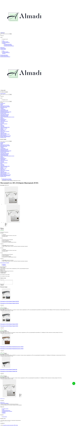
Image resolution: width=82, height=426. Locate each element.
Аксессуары (2, 126)
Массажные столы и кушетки (5, 106)
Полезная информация (6, 42)
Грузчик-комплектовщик (4, 55)
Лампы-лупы (2, 130)
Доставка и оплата (5, 41)
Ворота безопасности (3, 123)
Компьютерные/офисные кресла (5, 135)
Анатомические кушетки (4, 115)
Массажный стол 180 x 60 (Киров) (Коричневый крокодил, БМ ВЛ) (11, 346)
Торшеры (1, 128)
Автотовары (2, 118)
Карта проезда (4, 416)
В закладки (2, 232)
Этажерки (2, 108)
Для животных (2, 103)
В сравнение (6, 232)
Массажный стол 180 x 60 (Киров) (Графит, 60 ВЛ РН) (9, 301)
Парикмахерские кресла (4, 149)
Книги (1, 124)
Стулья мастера (2, 109)
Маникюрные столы (3, 107)
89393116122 (2, 47)
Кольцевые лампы (3, 129)
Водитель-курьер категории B (9, 45)
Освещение (2, 125)
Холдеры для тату (3, 113)
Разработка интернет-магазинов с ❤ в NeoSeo (10, 425)
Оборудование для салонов (4, 105)
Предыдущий (2, 262)
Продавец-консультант (7, 44)
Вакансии (3, 412)
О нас (3, 40)
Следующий (7, 262)
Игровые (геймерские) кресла (5, 136)
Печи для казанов (3, 134)
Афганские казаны (3, 133)
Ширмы (1, 117)
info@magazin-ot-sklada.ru (4, 403)
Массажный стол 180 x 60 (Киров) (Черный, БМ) (8, 369)
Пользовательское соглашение (7, 411)
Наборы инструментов (4, 121)
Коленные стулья (3, 137)
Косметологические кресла (4, 112)
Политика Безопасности (6, 410)
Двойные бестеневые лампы (5, 127)
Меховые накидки (3, 119)
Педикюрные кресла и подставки (5, 111)
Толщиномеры (2, 120)
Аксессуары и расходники (4, 114)
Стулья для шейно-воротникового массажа (7, 155)
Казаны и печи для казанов (4, 131)
